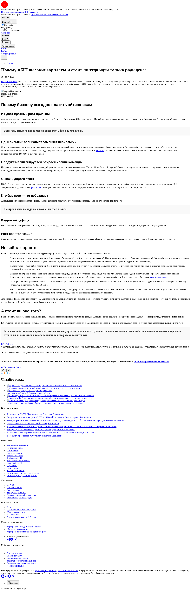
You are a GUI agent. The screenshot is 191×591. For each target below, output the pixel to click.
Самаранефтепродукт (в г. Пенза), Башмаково (102, 420)
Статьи (10, 63)
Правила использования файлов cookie (49, 14)
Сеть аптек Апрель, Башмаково (79, 432)
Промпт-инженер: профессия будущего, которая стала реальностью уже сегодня (45, 403)
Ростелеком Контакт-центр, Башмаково (72, 417)
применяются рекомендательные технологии (56, 570)
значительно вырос (159, 277)
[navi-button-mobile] (4, 57)
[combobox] (13, 583)
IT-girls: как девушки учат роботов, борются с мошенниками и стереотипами (43, 388)
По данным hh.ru (9, 81)
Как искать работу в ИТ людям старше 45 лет (28, 393)
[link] (6, 42)
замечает (100, 150)
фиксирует (36, 187)
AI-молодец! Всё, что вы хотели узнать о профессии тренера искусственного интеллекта (49, 398)
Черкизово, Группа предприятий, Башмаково (53, 429)
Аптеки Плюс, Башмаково (50, 436)
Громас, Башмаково (107, 426)
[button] (4, 48)
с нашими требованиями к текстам (151, 361)
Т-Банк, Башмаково (49, 423)
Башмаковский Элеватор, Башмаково (45, 414)
